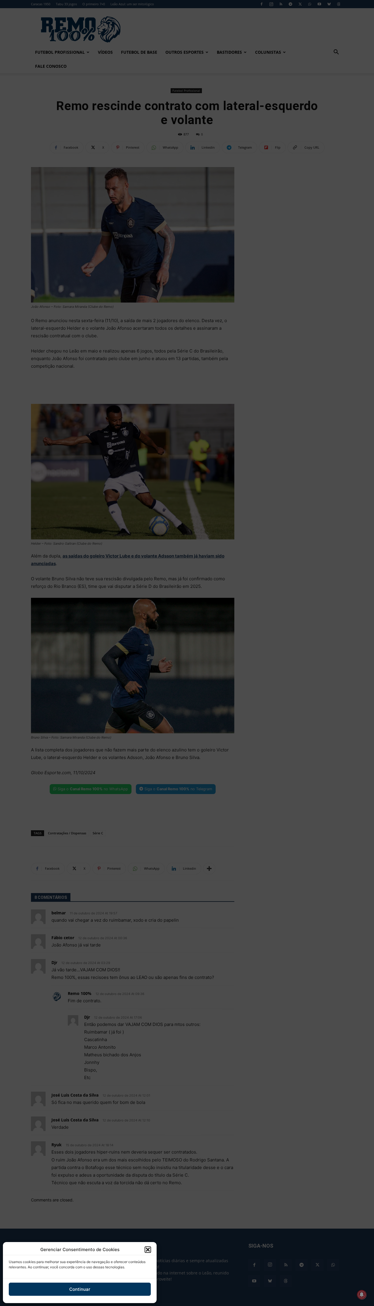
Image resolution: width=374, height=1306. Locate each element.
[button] (148, 1250)
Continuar (79, 1289)
